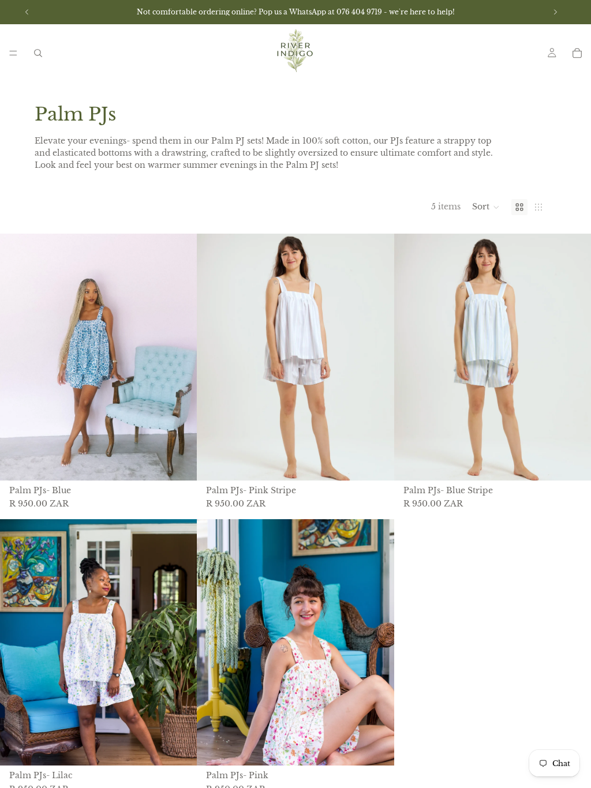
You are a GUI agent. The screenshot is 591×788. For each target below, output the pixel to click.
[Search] (38, 53)
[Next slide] (179, 357)
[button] (486, 207)
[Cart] (577, 53)
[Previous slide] (17, 357)
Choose (189, 462)
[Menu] (13, 53)
